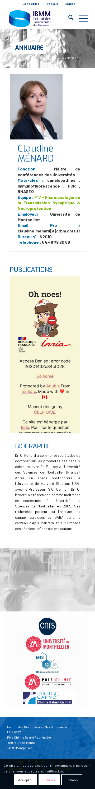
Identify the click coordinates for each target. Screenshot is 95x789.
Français (51, 4)
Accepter (25, 780)
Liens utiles (30, 4)
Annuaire (29, 47)
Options (71, 780)
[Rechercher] (68, 18)
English (69, 4)
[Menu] (80, 18)
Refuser (48, 780)
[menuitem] (31, 4)
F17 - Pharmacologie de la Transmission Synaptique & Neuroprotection (49, 203)
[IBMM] (39, 18)
